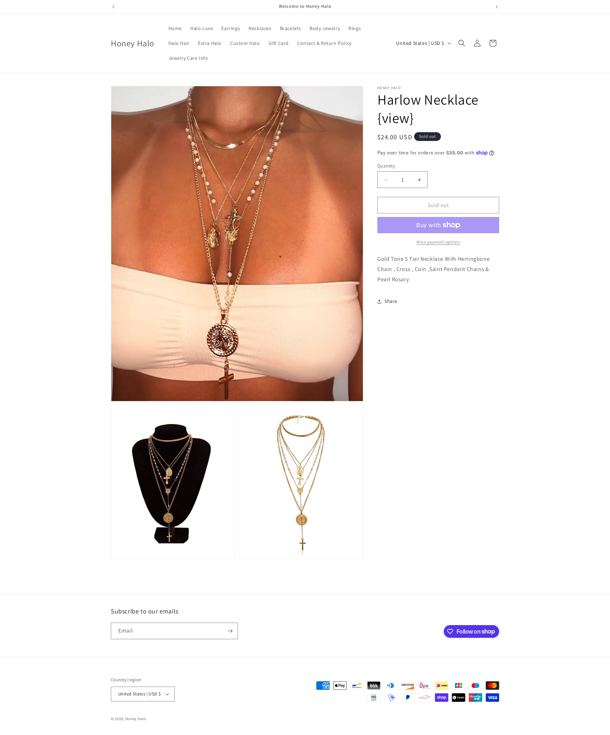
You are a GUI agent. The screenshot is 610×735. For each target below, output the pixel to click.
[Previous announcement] (113, 6)
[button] (462, 43)
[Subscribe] (230, 631)
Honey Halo (135, 718)
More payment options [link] (438, 242)
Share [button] (390, 301)
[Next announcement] (496, 6)
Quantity (386, 166)
